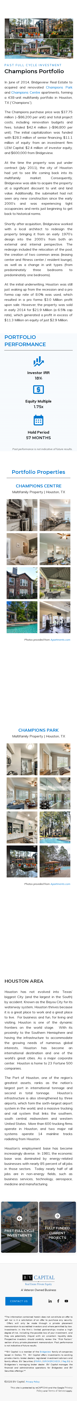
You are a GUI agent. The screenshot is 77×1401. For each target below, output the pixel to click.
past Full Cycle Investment (33, 65)
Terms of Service (57, 1390)
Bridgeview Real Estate (49, 82)
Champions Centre (25, 92)
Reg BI (66, 1361)
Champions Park (59, 87)
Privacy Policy (33, 1381)
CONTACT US (19, 1301)
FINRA (37, 1361)
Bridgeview (45, 1351)
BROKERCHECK (51, 1361)
